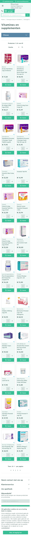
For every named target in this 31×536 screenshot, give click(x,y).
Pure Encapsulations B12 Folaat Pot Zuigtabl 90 (8, 277)
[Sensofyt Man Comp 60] (8, 163)
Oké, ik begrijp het (15, 533)
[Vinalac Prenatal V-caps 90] (23, 403)
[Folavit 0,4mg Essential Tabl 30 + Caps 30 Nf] (8, 196)
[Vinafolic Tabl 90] (23, 163)
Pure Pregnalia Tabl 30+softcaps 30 (7, 447)
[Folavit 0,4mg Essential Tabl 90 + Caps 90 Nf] (8, 231)
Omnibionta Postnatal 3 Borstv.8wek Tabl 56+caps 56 (22, 71)
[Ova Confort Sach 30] (23, 231)
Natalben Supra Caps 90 (6, 346)
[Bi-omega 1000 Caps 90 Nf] (8, 95)
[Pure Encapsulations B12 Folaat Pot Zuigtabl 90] (8, 266)
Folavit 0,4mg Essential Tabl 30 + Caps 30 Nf (7, 208)
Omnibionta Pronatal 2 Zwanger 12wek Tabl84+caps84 (8, 140)
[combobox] (13, 15)
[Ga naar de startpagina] (17, 5)
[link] (11, 470)
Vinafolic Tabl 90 (22, 171)
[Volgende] (20, 470)
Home (3, 19)
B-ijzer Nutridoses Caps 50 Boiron (7, 69)
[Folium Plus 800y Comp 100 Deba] (23, 370)
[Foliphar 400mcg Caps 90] (8, 301)
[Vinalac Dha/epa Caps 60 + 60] (23, 266)
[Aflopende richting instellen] (22, 47)
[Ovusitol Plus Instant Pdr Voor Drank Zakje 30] (23, 335)
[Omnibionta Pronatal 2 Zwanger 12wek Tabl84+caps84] (8, 128)
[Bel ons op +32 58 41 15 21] (2, 11)
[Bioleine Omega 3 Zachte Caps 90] (23, 436)
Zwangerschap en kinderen (14, 19)
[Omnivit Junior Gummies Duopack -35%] (23, 196)
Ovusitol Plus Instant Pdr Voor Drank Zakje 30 (23, 347)
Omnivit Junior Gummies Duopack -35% (22, 208)
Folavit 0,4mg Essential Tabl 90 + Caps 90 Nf (7, 243)
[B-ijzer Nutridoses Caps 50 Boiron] (8, 58)
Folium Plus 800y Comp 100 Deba (22, 381)
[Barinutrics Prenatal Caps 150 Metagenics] (23, 301)
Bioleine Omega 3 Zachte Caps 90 (22, 447)
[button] (15, 35)
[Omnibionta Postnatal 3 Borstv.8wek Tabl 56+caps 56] (23, 58)
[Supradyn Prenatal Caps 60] (8, 403)
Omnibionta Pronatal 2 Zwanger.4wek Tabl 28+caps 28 (23, 140)
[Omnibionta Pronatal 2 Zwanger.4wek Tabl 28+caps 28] (23, 128)
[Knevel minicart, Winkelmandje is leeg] (5, 10)
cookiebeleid (5, 528)
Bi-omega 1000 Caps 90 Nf (6, 106)
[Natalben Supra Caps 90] (8, 335)
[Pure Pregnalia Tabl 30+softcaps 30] (8, 436)
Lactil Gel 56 (5, 380)
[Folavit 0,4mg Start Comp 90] (23, 95)
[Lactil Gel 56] (8, 370)
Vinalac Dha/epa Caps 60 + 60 (21, 277)
